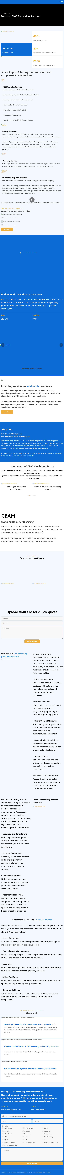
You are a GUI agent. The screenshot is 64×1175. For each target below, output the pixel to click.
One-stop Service (9, 161)
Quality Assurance (9, 131)
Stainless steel (29, 1128)
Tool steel (27, 1134)
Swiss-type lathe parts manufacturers (16, 488)
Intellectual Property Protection (14, 178)
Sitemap (40, 1172)
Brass (46, 1128)
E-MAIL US (4, 1106)
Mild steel (47, 1131)
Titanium (27, 1131)
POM (25, 1137)
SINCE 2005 (7, 13)
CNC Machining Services (12, 87)
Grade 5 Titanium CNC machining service (47, 488)
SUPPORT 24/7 (36, 1106)
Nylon (6, 1140)
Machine (36, 315)
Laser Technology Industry (32, 369)
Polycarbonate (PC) (51, 1143)
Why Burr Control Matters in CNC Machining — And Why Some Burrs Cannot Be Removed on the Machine (32, 1046)
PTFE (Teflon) (48, 1137)
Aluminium (8, 1128)
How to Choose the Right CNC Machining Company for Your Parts (30, 1069)
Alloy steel (8, 1134)
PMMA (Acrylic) (9, 1143)
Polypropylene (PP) (11, 1145)
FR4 (45, 1140)
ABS (5, 1137)
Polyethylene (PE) (30, 1143)
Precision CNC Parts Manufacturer (20, 16)
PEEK (25, 1140)
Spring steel (48, 1134)
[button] (3, 345)
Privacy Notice (47, 1172)
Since (3, 315)
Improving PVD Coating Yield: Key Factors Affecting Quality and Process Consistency (29, 1024)
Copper (7, 1131)
